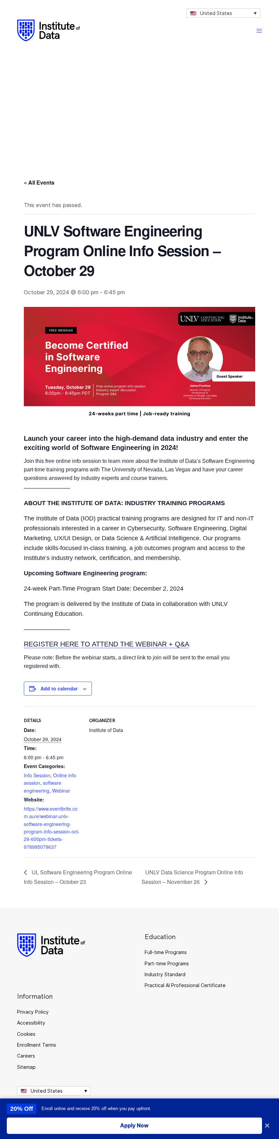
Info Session (37, 775)
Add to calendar (59, 688)
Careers (26, 1056)
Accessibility (31, 1023)
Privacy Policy (33, 1012)
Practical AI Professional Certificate (185, 985)
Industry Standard (165, 974)
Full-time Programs (166, 952)
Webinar (61, 790)
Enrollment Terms (36, 1045)
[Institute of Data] (48, 30)
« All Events (39, 182)
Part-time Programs (167, 963)
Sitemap (26, 1067)
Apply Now (134, 1125)
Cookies (26, 1034)
